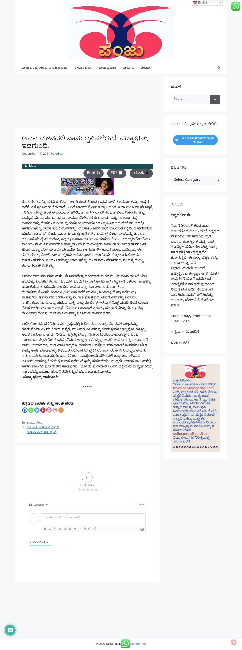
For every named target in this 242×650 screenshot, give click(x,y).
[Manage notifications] (234, 642)
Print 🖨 (93, 173)
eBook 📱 (141, 173)
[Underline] (55, 529)
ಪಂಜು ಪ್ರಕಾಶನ (107, 68)
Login (141, 505)
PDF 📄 (117, 173)
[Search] (215, 99)
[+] (94, 528)
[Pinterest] (43, 410)
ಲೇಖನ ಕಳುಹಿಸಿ (83, 68)
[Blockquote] (74, 529)
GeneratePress (137, 644)
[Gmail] (55, 410)
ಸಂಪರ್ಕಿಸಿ (128, 68)
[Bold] (45, 529)
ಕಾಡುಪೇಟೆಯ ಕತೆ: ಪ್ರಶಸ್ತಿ (42, 433)
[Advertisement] (87, 102)
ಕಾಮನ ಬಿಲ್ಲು (34, 423)
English (202, 2)
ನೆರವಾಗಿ (145, 68)
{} (89, 528)
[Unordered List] (69, 529)
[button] (219, 68)
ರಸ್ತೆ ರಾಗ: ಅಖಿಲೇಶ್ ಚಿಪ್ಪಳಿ (43, 428)
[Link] (84, 529)
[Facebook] (24, 410)
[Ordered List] (65, 529)
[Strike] (60, 529)
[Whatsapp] (30, 410)
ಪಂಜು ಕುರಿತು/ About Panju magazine (44, 68)
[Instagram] (49, 410)
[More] (61, 410)
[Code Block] (79, 529)
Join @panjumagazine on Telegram (197, 140)
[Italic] (50, 529)
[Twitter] (37, 410)
